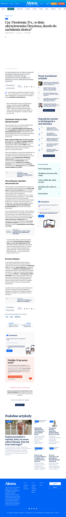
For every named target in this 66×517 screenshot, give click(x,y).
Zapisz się (9, 350)
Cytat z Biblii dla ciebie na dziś (47, 181)
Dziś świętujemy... (45, 169)
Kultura (46, 8)
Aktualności (53, 8)
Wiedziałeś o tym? (9, 15)
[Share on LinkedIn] (26, 86)
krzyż (7, 316)
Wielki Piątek (17, 316)
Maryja (37, 421)
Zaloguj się (48, 3)
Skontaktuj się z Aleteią (48, 512)
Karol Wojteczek (19, 33)
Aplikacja (33, 487)
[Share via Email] (31, 86)
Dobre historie (20, 8)
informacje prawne (29, 512)
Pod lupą (41, 8)
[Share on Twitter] (29, 86)
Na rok (41, 485)
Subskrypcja (34, 488)
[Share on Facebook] (24, 86)
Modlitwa (10, 8)
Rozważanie (43, 194)
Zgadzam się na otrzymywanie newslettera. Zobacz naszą (16, 346)
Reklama (33, 492)
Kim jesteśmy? (22, 512)
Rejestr (53, 3)
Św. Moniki (37, 5)
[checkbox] (6, 345)
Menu (3, 8)
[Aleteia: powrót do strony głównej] (32, 3)
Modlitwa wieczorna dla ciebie (47, 174)
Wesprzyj (60, 3)
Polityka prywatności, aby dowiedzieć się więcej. (16, 347)
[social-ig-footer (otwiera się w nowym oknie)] (36, 508)
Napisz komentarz (19, 404)
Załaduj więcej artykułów (49, 110)
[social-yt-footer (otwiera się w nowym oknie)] (29, 508)
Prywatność (56, 512)
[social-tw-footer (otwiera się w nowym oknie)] (34, 508)
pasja (11, 316)
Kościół (59, 8)
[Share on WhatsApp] (33, 86)
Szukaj (17, 3)
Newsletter (34, 485)
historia (51, 448)
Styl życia (35, 8)
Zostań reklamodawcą (38, 512)
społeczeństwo (39, 448)
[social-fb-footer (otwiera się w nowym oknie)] (31, 508)
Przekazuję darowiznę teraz (14, 376)
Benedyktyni (8, 421)
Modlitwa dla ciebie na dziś (47, 188)
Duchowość (27, 8)
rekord (51, 421)
